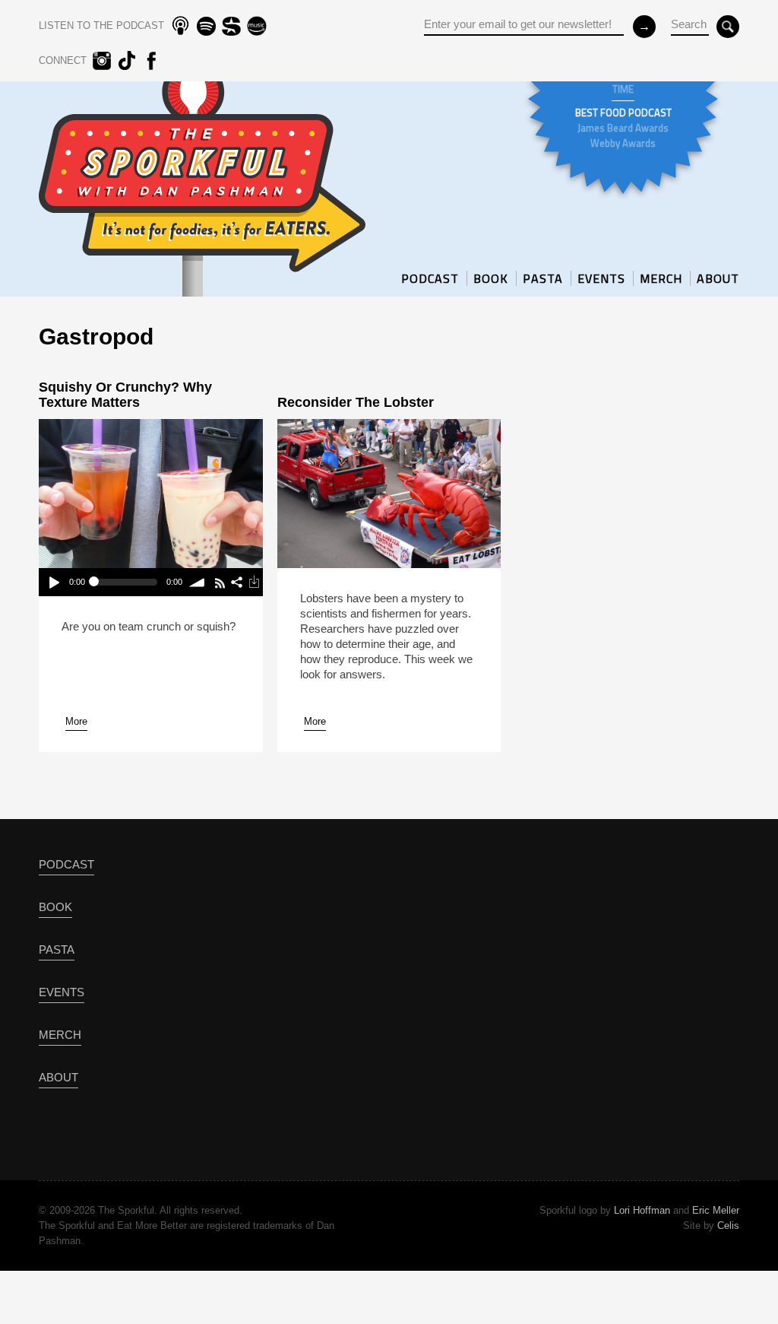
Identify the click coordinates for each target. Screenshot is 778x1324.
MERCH (661, 278)
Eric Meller (715, 1210)
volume (198, 582)
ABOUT (718, 278)
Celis (728, 1225)
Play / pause (53, 582)
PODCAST (430, 278)
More (76, 721)
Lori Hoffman (642, 1210)
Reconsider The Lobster (355, 402)
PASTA (543, 278)
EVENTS (601, 278)
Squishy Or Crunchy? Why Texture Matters (125, 394)
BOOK (490, 278)
